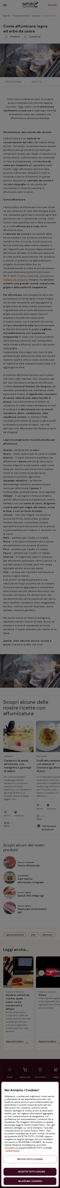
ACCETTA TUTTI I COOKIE (31, 1171)
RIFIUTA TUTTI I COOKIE (30, 1159)
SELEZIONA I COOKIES (30, 1181)
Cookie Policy (12, 1150)
